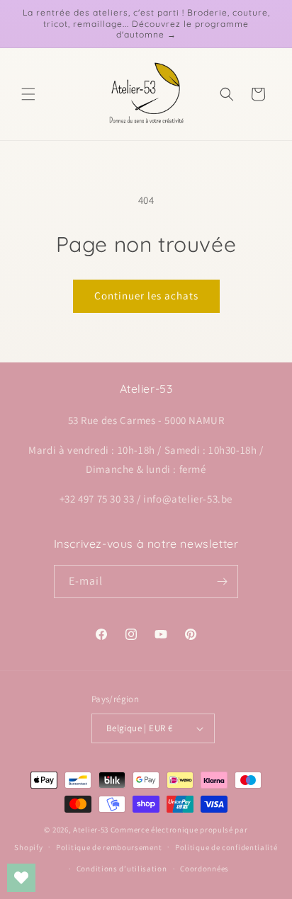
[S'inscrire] (221, 581)
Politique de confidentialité (226, 847)
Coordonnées (204, 869)
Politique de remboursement (109, 847)
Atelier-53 (90, 830)
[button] (28, 94)
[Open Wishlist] (21, 878)
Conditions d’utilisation (122, 869)
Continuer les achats (146, 295)
